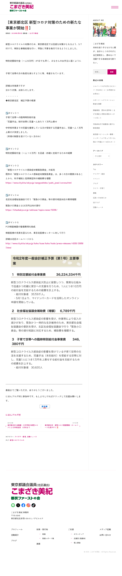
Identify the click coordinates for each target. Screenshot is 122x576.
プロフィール (17, 529)
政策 (44, 534)
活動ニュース (32, 437)
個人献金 (77, 542)
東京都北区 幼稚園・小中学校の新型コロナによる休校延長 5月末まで (23, 426)
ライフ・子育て (99, 188)
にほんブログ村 (13, 414)
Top (94, 169)
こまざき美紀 (33, 33)
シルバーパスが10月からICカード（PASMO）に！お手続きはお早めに (104, 90)
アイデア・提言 (20, 437)
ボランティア (79, 534)
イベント (96, 178)
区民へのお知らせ (99, 198)
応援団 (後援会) (80, 538)
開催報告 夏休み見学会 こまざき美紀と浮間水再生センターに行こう (104, 114)
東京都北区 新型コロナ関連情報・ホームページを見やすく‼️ (61, 426)
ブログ (95, 183)
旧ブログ (96, 202)
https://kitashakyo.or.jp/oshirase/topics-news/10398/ (32, 209)
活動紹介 (15, 534)
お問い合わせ (105, 534)
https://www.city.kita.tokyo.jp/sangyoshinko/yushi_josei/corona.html (38, 182)
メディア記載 (105, 529)
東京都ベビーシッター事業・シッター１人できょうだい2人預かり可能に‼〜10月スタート (104, 138)
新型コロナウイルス (17, 440)
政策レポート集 (48, 538)
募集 (94, 193)
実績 (38, 543)
